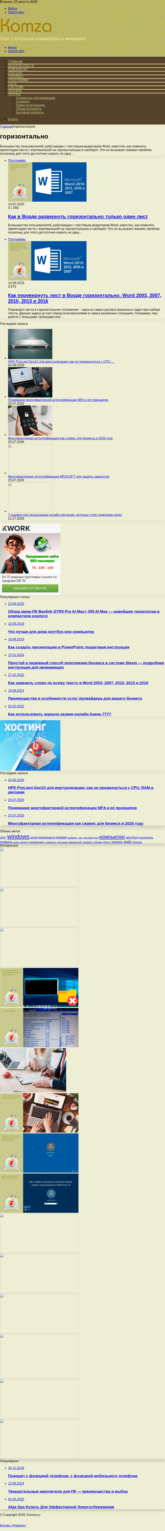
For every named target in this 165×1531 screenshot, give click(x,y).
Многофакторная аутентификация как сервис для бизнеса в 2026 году (60, 438)
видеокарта (47, 837)
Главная (6, 126)
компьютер (112, 837)
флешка (137, 842)
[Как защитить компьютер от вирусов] (39, 1292)
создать (87, 842)
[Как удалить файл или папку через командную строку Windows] (39, 1006)
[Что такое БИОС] (39, 1046)
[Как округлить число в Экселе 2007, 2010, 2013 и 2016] (39, 926)
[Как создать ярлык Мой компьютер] (39, 1332)
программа (62, 842)
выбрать (72, 837)
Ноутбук (15, 72)
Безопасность (21, 65)
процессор (75, 842)
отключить (146, 837)
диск (80, 838)
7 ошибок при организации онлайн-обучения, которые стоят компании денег (65, 515)
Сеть (12, 83)
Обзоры (15, 90)
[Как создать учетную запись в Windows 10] (39, 1211)
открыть (6, 842)
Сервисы (23, 101)
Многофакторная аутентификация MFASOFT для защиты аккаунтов (58, 476)
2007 (3, 837)
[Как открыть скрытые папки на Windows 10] (39, 1457)
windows (18, 836)
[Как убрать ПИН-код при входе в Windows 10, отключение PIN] (39, 1171)
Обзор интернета (28, 108)
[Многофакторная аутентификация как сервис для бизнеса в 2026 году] (30, 434)
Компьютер (18, 69)
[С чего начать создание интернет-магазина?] (39, 1131)
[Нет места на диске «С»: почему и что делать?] (39, 1252)
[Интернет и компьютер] (44, 40)
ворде (61, 837)
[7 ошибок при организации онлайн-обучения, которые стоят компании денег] (30, 511)
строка (97, 842)
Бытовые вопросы (30, 112)
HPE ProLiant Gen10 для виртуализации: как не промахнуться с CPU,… (61, 361)
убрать (106, 842)
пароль (24, 842)
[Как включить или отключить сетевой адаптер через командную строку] (39, 966)
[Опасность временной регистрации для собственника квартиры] (33, 1091)
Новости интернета (30, 105)
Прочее (14, 94)
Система (16, 87)
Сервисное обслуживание (35, 98)
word (33, 837)
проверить (50, 842)
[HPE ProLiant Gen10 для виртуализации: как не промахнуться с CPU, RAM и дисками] (30, 358)
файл (128, 842)
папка (16, 842)
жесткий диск (91, 837)
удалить (117, 842)
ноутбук (132, 837)
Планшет (16, 76)
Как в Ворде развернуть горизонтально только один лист (78, 216)
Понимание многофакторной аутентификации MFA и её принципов (58, 400)
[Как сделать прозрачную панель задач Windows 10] (39, 1417)
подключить (36, 842)
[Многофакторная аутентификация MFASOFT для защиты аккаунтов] (30, 473)
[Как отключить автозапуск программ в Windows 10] (39, 885)
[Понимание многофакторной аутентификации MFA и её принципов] (30, 396)
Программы (18, 79)
